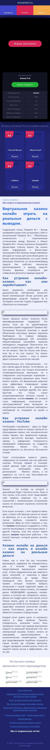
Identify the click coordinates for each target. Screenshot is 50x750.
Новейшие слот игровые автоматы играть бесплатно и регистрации (25, 695)
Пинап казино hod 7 (36, 715)
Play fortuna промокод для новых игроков (25, 704)
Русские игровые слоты (15, 715)
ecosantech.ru (25, 2)
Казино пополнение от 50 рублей (25, 726)
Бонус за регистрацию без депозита (25, 700)
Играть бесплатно (25, 43)
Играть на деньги (25, 84)
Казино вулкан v (25, 719)
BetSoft (36, 93)
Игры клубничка (25, 690)
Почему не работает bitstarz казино (25, 722)
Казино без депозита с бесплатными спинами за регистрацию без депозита (25, 708)
